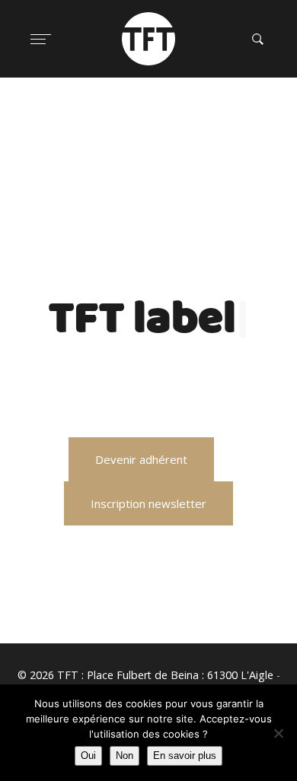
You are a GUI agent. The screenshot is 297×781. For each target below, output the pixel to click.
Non (124, 755)
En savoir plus (184, 755)
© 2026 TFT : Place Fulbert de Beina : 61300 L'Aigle (145, 675)
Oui (88, 755)
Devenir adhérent (141, 459)
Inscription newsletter (148, 503)
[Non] (278, 733)
